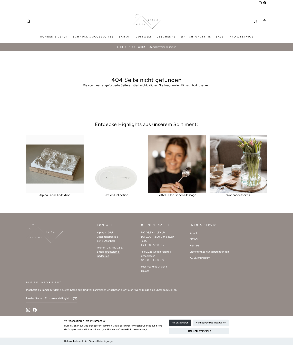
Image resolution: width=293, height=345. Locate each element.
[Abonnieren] (75, 298)
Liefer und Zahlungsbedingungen (209, 251)
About (193, 233)
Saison (125, 36)
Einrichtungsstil (196, 36)
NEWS (194, 239)
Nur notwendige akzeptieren (211, 322)
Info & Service (241, 36)
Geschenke (166, 36)
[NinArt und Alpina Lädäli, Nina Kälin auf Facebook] (35, 310)
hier (166, 85)
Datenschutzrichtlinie (75, 341)
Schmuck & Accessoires (93, 36)
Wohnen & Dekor (54, 36)
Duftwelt (144, 36)
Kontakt (194, 245)
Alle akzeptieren (180, 322)
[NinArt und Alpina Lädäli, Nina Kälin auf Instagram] (28, 310)
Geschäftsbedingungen (101, 341)
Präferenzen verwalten (199, 330)
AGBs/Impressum (200, 257)
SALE (219, 36)
